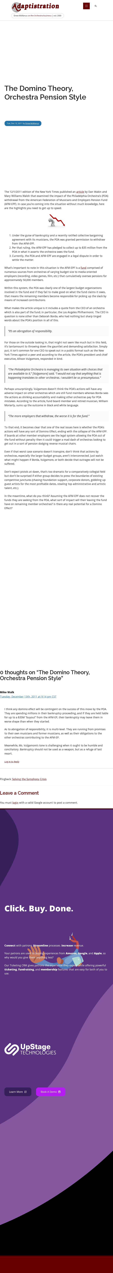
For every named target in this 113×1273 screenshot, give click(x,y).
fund (83, 267)
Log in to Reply (11, 761)
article (80, 191)
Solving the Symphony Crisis (29, 779)
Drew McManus (32, 123)
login (15, 802)
